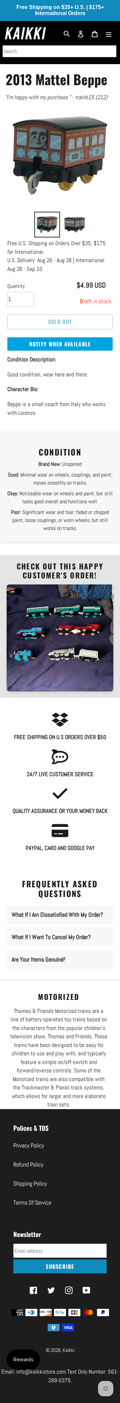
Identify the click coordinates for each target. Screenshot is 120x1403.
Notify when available (60, 352)
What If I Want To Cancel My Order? (51, 945)
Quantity (16, 294)
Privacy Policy (28, 1154)
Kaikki (68, 1359)
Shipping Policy (30, 1192)
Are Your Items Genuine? (38, 968)
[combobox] (59, 51)
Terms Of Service (32, 1211)
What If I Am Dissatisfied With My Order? (57, 923)
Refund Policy (28, 1173)
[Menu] (109, 33)
